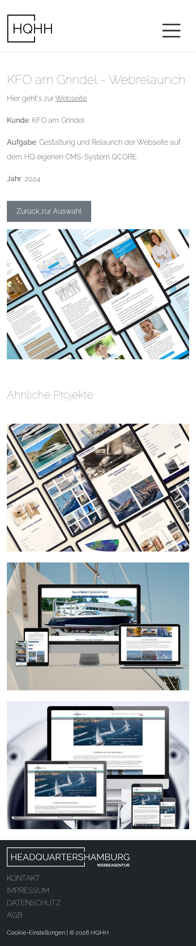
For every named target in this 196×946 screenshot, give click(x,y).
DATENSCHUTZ (34, 903)
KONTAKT (23, 878)
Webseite (71, 98)
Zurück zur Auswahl (49, 211)
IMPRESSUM (28, 890)
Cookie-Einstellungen (36, 932)
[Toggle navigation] (171, 30)
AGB (14, 915)
